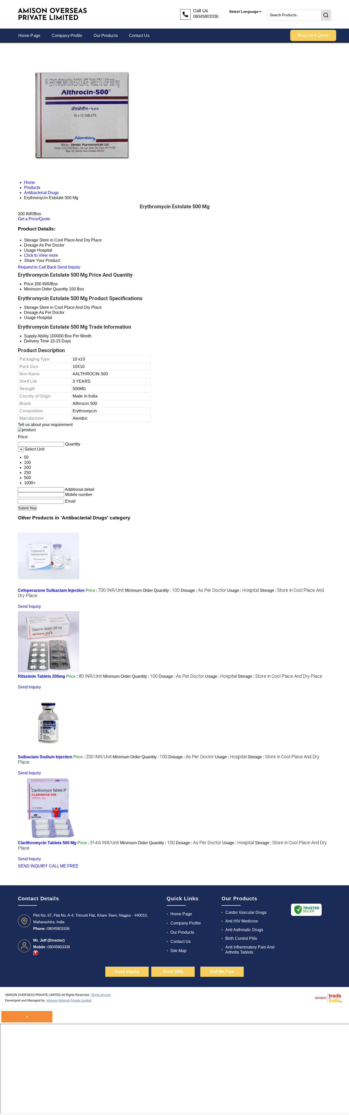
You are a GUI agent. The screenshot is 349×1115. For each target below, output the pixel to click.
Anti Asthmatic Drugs (244, 930)
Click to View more (41, 255)
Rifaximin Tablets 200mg (41, 676)
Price (28, 284)
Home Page (29, 35)
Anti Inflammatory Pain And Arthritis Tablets (249, 949)
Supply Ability (36, 336)
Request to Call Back (37, 267)
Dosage (31, 312)
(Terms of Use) (101, 995)
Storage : (280, 676)
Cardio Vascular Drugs (245, 912)
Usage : (243, 590)
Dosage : (203, 590)
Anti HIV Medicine (241, 921)
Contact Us (139, 35)
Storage (31, 307)
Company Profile (67, 35)
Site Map (178, 951)
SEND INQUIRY (33, 866)
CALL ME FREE (63, 866)
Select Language (244, 11)
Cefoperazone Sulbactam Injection (51, 590)
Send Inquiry (68, 267)
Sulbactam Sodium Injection (45, 757)
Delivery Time (36, 341)
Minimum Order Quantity (46, 289)
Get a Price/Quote (34, 219)
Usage (30, 317)
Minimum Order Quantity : (152, 590)
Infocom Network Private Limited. (69, 1000)
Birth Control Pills (241, 938)
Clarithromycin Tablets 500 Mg (47, 843)
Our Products (106, 35)
